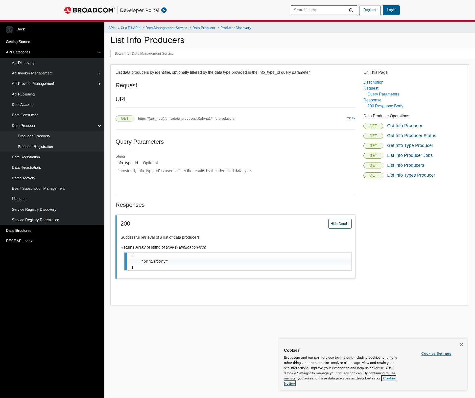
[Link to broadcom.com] (89, 10)
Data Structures (18, 231)
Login (391, 10)
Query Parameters (383, 94)
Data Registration (26, 157)
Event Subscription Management (38, 188)
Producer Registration (35, 147)
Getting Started (18, 42)
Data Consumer (25, 115)
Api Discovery (23, 63)
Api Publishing (23, 94)
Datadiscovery (23, 178)
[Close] (461, 344)
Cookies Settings (436, 353)
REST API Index (19, 241)
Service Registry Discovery (34, 209)
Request (370, 88)
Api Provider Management (33, 84)
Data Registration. (26, 167)
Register (370, 10)
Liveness (19, 199)
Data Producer (23, 126)
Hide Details (340, 224)
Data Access (22, 105)
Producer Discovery (34, 136)
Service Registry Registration (35, 220)
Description (373, 82)
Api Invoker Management (32, 73)
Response (372, 100)
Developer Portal (139, 10)
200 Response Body (385, 106)
